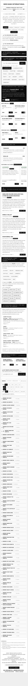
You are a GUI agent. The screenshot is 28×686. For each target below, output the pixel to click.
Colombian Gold (17, 291)
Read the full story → (8, 209)
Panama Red (16, 293)
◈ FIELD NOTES (8, 29)
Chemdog (17, 272)
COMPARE (23, 27)
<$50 (8, 385)
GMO (14, 277)
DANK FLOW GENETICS (7, 105)
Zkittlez (5, 272)
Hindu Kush (12, 288)
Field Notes (10, 284)
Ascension (5, 165)
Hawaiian (5, 296)
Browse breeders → (14, 40)
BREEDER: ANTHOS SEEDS (11, 414)
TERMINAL (11, 27)
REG (9, 383)
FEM (12, 383)
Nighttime (12, 71)
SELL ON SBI (20, 29)
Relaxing (5, 71)
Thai (18, 288)
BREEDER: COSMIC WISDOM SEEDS (12, 441)
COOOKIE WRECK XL (20, 117)
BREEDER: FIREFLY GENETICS (11, 458)
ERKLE (16, 131)
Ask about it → (14, 98)
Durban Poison (7, 291)
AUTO (16, 383)
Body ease (11, 73)
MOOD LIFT (17, 390)
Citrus (20, 76)
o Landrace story (17, 68)
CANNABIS (6, 27)
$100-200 (17, 385)
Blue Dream (15, 275)
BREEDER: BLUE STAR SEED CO (11, 426)
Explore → (23, 258)
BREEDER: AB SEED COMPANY (11, 403)
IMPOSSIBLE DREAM (20, 104)
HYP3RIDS (4, 196)
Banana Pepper (14, 89)
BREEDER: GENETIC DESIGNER (11, 462)
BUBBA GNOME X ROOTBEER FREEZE (8, 359)
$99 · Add (23, 253)
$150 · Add (22, 231)
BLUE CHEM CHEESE (7, 117)
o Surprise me (7, 68)
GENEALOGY (17, 27)
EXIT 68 (4, 104)
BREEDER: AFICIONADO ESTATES (11, 407)
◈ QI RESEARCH (14, 32)
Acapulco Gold (7, 293)
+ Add (7, 98)
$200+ (22, 385)
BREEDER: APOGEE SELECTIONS (11, 418)
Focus (5, 73)
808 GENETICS (18, 132)
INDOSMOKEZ (5, 118)
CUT (19, 383)
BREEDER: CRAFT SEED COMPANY (12, 444)
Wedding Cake (19, 269)
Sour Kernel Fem (7, 235)
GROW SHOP (14, 29)
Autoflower (6, 79)
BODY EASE (11, 390)
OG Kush (5, 269)
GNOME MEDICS (6, 354)
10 (11, 387)
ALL (6, 383)
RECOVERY (23, 390)
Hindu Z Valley (7, 213)
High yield (21, 79)
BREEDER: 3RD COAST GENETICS (12, 397)
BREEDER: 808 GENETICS (11, 400)
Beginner (14, 79)
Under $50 (6, 82)
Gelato (11, 269)
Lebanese (12, 299)
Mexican (18, 296)
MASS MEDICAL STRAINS (7, 237)
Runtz (11, 272)
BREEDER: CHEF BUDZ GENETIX (11, 437)
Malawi (12, 296)
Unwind (18, 73)
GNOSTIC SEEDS (5, 167)
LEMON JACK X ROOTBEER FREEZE (20, 359)
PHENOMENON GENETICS (7, 215)
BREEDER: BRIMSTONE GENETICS (13, 430)
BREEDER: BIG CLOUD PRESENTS (11, 422)
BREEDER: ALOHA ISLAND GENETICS (12, 411)
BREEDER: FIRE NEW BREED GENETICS (12, 455)
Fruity (5, 76)
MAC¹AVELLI (5, 131)
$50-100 (12, 385)
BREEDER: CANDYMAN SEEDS (11, 433)
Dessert (15, 76)
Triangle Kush (7, 277)
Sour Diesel (6, 275)
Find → (22, 63)
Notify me (22, 372)
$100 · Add (22, 209)
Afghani (5, 288)
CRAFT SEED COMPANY (7, 132)
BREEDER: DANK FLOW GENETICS (12, 451)
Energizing (20, 71)
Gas (10, 76)
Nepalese (5, 299)
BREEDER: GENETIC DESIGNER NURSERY (12, 466)
